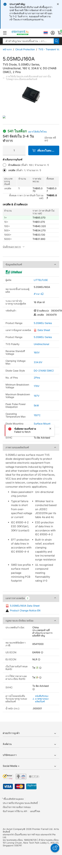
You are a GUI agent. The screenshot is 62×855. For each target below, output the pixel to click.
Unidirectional (41, 344)
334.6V (38, 362)
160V (37, 352)
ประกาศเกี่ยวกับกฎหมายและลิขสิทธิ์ (20, 803)
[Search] (56, 41)
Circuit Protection (25, 49)
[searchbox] (28, 41)
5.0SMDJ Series (43, 323)
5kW (36, 405)
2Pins (37, 377)
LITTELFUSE (41, 280)
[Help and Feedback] (55, 848)
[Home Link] (27, 33)
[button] (5, 33)
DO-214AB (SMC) (44, 370)
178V (36, 386)
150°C (37, 415)
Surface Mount (42, 423)
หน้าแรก (7, 49)
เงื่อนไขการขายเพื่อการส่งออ (17, 807)
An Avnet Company (13, 829)
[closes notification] (58, 4)
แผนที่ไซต (35, 811)
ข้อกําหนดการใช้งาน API (15, 811)
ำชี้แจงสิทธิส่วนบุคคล (13, 799)
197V (36, 395)
